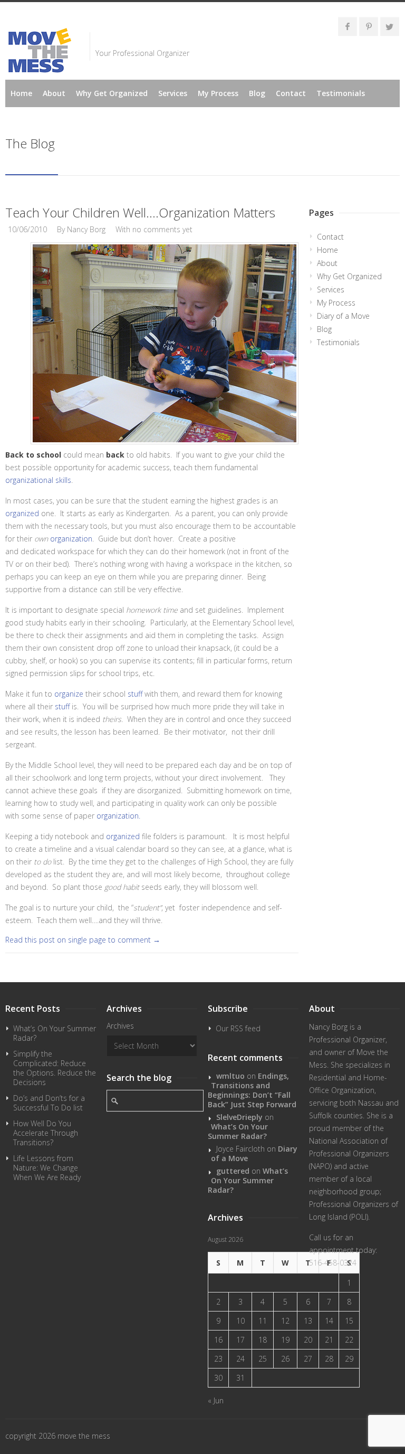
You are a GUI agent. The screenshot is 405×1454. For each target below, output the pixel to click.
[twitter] (389, 26)
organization (71, 539)
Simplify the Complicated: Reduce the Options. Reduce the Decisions (54, 1068)
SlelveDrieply (239, 1117)
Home (21, 93)
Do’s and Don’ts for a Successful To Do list (49, 1103)
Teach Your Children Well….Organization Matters (140, 212)
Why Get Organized (112, 93)
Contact (291, 93)
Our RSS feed (238, 1028)
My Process (218, 93)
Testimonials (340, 93)
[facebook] (347, 26)
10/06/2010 (27, 229)
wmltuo (230, 1076)
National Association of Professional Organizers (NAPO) (349, 1153)
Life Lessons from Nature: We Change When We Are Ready (47, 1167)
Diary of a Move (343, 316)
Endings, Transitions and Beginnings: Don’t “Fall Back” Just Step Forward (252, 1090)
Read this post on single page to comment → (82, 940)
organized (22, 513)
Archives (120, 1026)
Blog (257, 93)
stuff (136, 694)
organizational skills (38, 480)
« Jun (216, 1400)
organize (69, 694)
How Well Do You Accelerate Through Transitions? (45, 1132)
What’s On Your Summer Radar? (54, 1033)
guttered (232, 1171)
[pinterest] (368, 26)
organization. (118, 816)
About (54, 93)
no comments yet (162, 229)
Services (172, 93)
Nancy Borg (86, 229)
